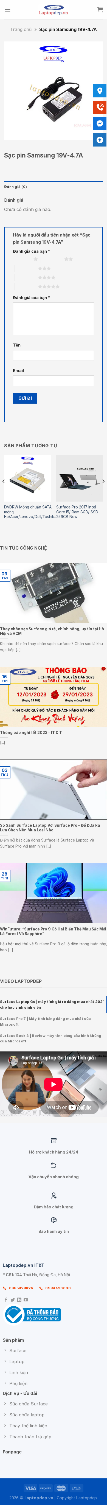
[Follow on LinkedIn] (19, 1300)
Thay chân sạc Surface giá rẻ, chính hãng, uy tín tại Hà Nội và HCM (52, 631)
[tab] (53, 1004)
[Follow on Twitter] (12, 1300)
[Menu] (7, 9)
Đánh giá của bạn (31, 251)
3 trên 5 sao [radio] (26, 268)
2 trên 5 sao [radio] (52, 259)
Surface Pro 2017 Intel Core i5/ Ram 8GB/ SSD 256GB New (77, 512)
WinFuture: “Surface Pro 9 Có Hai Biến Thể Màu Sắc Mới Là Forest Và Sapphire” (53, 931)
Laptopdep (86, 1497)
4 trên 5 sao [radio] (26, 277)
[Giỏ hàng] (100, 10)
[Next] (103, 492)
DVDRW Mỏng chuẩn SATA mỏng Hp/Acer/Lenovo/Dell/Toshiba (30, 512)
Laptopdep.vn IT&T (23, 1265)
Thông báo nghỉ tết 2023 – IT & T (31, 732)
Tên (17, 345)
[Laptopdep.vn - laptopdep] (53, 9)
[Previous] (4, 492)
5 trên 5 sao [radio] (26, 286)
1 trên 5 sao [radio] (21, 259)
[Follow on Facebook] (6, 1300)
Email (18, 370)
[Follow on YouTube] (26, 1300)
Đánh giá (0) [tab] (15, 187)
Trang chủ (21, 29)
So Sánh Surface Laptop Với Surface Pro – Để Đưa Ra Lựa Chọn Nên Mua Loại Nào (50, 827)
